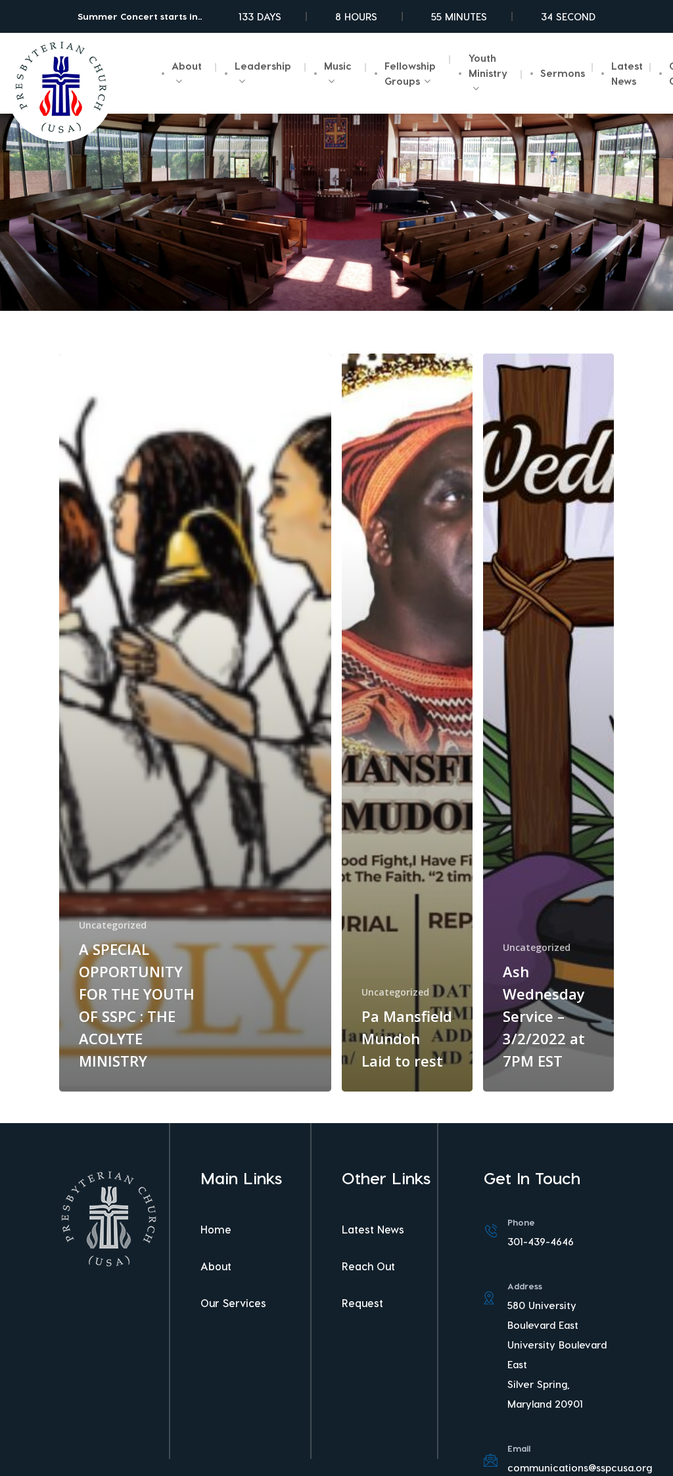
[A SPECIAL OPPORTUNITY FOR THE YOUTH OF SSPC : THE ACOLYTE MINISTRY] (195, 723)
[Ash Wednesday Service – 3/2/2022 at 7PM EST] (548, 723)
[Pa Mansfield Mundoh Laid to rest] (407, 723)
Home (215, 1229)
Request (362, 1303)
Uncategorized (113, 925)
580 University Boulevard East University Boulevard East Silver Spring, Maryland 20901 (557, 1354)
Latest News (373, 1229)
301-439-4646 (540, 1241)
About (215, 1266)
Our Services (233, 1303)
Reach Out (368, 1266)
